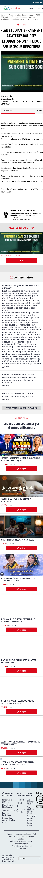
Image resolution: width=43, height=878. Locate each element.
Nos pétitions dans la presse (30, 832)
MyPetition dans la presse (31, 840)
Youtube (20, 835)
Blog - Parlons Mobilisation (7, 828)
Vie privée (28, 859)
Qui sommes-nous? (30, 824)
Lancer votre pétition (7, 823)
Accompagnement (9, 832)
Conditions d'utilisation (21, 869)
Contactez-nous (16, 859)
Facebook (20, 822)
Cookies (21, 861)
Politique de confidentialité (21, 864)
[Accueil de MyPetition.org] (12, 8)
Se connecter (37, 2)
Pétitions (12, 15)
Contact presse (30, 846)
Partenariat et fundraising (7, 837)
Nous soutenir (20, 856)
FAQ (34, 856)
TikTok (19, 825)
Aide (29, 856)
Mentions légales (21, 866)
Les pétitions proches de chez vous (8, 843)
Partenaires (21, 871)
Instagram (21, 832)
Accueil (29, 8)
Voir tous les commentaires (21, 410)
